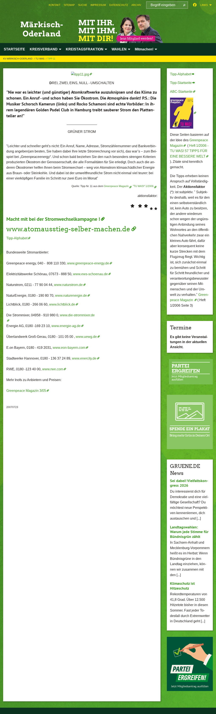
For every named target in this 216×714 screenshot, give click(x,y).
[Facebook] (195, 5)
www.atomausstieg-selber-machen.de (68, 229)
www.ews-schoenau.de (90, 274)
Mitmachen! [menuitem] (144, 49)
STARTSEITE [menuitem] (14, 49)
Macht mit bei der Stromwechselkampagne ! (53, 219)
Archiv (136, 5)
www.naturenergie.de (71, 295)
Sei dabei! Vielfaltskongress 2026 (189, 483)
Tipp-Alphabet (16, 238)
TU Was (40, 58)
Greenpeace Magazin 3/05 (26, 390)
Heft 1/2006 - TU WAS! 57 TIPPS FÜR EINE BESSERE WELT (189, 151)
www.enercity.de (84, 358)
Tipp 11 (51, 58)
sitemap (69, 5)
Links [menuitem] (204, 5)
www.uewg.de (86, 336)
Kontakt (54, 5)
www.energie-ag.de (66, 326)
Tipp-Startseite (181, 83)
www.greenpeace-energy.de (88, 263)
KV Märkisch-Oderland (18, 58)
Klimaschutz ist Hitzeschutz (182, 586)
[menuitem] (54, 5)
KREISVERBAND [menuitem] (44, 49)
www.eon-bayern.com (69, 347)
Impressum (98, 5)
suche (82, 5)
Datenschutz (118, 5)
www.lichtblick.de (62, 304)
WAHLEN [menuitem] (119, 49)
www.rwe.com (52, 369)
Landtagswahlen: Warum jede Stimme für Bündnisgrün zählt (189, 532)
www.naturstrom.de (68, 285)
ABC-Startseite (181, 91)
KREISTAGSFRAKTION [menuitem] (84, 49)
